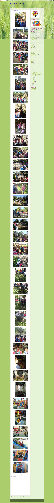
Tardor (32, 63)
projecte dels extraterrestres (34, 54)
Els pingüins (32, 40)
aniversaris (32, 32)
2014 (32, 84)
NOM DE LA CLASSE (33, 47)
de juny (33, 77)
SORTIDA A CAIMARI (34, 72)
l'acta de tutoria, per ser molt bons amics (37, 74)
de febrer (34, 81)
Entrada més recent (14, 496)
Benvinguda (32, 36)
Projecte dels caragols (33, 52)
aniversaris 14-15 (33, 33)
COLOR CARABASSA (33, 38)
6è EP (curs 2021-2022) (17, 3)
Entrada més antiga (26, 496)
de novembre (34, 71)
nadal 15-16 (32, 46)
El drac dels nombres (33, 39)
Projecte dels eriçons (33, 53)
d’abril (33, 79)
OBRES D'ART (33, 48)
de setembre (34, 76)
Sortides (32, 62)
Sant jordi (32, 61)
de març (34, 80)
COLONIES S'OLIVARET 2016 (34, 37)
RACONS (32, 59)
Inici (20, 496)
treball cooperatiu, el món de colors (36, 73)
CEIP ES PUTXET (34, 88)
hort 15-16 (32, 44)
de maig (34, 78)
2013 (32, 85)
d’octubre (34, 75)
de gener (34, 82)
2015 (32, 83)
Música (32, 45)
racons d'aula (32, 60)
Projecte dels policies (33, 55)
